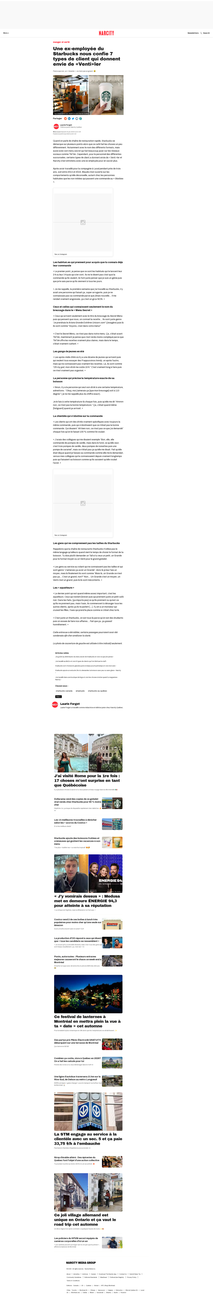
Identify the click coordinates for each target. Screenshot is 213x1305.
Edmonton (119, 1290)
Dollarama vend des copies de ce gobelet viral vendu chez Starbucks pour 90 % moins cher (77, 802)
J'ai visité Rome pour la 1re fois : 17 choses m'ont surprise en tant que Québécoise (87, 780)
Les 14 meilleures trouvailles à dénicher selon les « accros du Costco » (75, 821)
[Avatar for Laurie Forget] (55, 705)
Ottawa (92, 1290)
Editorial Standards (91, 1277)
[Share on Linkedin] (69, 118)
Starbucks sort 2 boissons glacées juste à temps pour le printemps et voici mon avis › (85, 666)
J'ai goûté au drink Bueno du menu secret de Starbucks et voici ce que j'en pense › (84, 657)
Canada (76, 1285)
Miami (92, 1292)
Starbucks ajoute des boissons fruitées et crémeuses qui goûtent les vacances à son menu (77, 841)
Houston (123, 1292)
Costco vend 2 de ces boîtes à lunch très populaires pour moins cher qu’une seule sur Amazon (77, 922)
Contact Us (123, 1274)
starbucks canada (64, 691)
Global (96, 1285)
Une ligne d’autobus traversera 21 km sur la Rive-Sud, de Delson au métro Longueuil (77, 1078)
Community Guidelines (74, 1277)
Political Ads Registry (117, 1277)
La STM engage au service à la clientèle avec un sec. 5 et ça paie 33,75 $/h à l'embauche (88, 1139)
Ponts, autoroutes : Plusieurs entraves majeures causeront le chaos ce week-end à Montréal (77, 959)
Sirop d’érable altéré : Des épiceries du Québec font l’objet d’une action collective (76, 1159)
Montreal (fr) (84, 1290)
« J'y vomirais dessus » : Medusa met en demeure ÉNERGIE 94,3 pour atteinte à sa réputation (87, 901)
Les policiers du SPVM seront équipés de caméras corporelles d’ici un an (76, 1239)
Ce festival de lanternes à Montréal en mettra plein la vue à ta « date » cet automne (87, 1021)
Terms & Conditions (73, 1280)
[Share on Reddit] (65, 118)
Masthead (103, 1277)
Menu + (6, 33)
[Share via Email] (76, 118)
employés (80, 691)
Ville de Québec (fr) (131, 1290)
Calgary (110, 1290)
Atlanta (108, 1292)
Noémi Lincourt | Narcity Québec (79, 113)
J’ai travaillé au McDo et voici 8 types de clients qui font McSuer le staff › (81, 661)
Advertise (76, 1274)
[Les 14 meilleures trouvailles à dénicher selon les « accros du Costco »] (112, 824)
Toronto (74, 1290)
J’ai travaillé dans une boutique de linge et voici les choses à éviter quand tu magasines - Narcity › (86, 678)
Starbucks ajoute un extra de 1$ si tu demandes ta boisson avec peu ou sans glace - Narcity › (88, 672)
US (82, 1285)
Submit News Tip (135, 1274)
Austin (116, 1292)
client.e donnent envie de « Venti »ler (102, 157)
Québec (88, 1285)
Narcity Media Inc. (90, 1269)
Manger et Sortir (61, 42)
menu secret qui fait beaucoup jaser (86, 151)
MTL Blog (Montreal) (108, 1285)
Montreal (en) (75, 1292)
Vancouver (101, 1290)
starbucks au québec (97, 691)
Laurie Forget (66, 125)
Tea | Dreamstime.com (61, 113)
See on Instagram (60, 254)
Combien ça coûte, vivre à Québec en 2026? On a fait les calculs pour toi (77, 1059)
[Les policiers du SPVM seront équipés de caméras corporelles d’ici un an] (112, 1242)
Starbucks (107, 141)
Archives (85, 1274)
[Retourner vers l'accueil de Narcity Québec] (106, 33)
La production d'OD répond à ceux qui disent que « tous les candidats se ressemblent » (78, 939)
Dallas (85, 1292)
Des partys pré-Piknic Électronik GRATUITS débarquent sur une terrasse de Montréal (77, 1041)
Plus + (58, 696)
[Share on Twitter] (73, 118)
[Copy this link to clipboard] (80, 118)
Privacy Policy (131, 1277)
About (69, 1274)
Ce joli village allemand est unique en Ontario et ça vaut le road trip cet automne (85, 1219)
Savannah (100, 1292)
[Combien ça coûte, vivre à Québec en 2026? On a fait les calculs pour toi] (112, 1062)
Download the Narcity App (107, 1274)
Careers (93, 1274)
